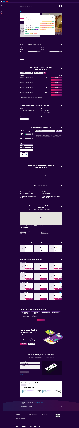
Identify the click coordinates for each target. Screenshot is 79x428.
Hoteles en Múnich (43, 389)
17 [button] (26, 27)
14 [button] (34, 25)
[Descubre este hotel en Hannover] (61, 44)
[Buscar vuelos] (1, 4)
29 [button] (36, 29)
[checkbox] (24, 155)
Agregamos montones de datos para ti (26, 406)
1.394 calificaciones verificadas (28, 11)
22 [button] (36, 27)
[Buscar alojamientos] (1, 5)
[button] (1, 1)
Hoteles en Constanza (24, 390)
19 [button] (30, 27)
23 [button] (38, 27)
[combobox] (31, 363)
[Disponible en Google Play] (58, 415)
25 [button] (28, 29)
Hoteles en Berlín (23, 389)
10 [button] (26, 25)
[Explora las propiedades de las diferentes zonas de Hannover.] (61, 259)
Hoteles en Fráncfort (43, 390)
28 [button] (34, 29)
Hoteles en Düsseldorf (44, 391)
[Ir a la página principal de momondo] (5, 1)
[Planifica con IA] (1, 9)
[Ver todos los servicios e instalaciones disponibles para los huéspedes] (61, 105)
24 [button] (26, 29)
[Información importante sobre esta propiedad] (61, 166)
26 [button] (30, 29)
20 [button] (32, 27)
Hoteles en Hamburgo (24, 392)
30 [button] (38, 29)
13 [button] (32, 25)
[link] (29, 268)
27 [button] (32, 29)
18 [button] (28, 27)
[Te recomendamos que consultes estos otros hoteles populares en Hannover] (61, 242)
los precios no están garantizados (39, 402)
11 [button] (28, 25)
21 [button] (34, 27)
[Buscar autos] (1, 7)
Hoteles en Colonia (43, 392)
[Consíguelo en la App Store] (58, 416)
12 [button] (30, 25)
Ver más (60, 262)
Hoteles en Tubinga (23, 391)
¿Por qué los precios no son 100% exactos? (27, 407)
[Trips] (1, 11)
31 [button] (26, 31)
